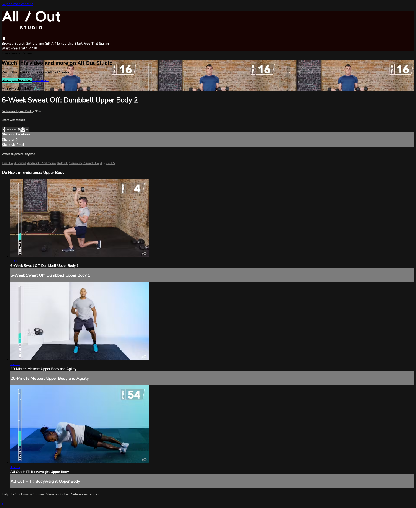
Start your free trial (17, 80)
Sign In (31, 48)
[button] (4, 38)
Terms (15, 494)
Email (24, 129)
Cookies (39, 494)
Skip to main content (17, 4)
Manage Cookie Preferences (67, 494)
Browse (8, 43)
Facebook (9, 129)
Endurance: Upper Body (17, 111)
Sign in (104, 43)
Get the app (35, 43)
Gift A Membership (59, 43)
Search (20, 43)
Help (6, 494)
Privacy (27, 494)
